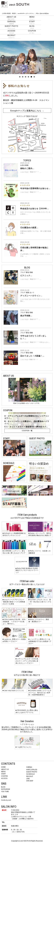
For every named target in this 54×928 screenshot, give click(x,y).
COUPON (4, 776)
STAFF (3, 774)
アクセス (11, 32)
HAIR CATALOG (31, 769)
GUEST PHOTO (31, 772)
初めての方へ (11, 18)
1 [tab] (19, 76)
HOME (3, 767)
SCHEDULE (30, 774)
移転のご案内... (27, 168)
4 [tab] (28, 76)
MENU (3, 771)
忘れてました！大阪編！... (32, 356)
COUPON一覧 (27, 431)
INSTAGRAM (5, 789)
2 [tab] (22, 76)
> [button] (51, 57)
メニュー (32, 18)
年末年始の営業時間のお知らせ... (35, 188)
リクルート (12, 36)
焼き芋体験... (26, 316)
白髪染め (11, 22)
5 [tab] (31, 76)
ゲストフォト (11, 27)
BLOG (3, 787)
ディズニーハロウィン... (31, 296)
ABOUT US (5, 769)
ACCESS (4, 778)
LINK (28, 778)
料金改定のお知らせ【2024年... (34, 208)
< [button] (3, 57)
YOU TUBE (5, 791)
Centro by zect (6, 800)
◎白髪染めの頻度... (29, 227)
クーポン (32, 32)
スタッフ (32, 22)
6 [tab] (34, 76)
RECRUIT (29, 776)
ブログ (32, 27)
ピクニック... (26, 275)
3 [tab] (25, 76)
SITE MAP (29, 781)
